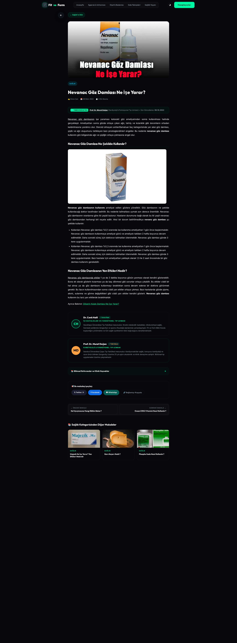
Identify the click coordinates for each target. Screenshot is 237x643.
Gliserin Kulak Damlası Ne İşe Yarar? (101, 304)
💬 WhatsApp (111, 392)
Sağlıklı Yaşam (150, 5)
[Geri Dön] (61, 15)
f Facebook (95, 392)
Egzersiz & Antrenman (96, 5)
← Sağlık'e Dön (76, 15)
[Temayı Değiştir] (169, 4)
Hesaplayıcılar (184, 5)
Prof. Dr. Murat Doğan (99, 110)
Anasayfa (80, 5)
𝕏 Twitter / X (79, 392)
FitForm (56, 5)
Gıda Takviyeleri (134, 5)
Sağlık (72, 84)
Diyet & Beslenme (117, 5)
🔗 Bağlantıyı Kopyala (132, 392)
